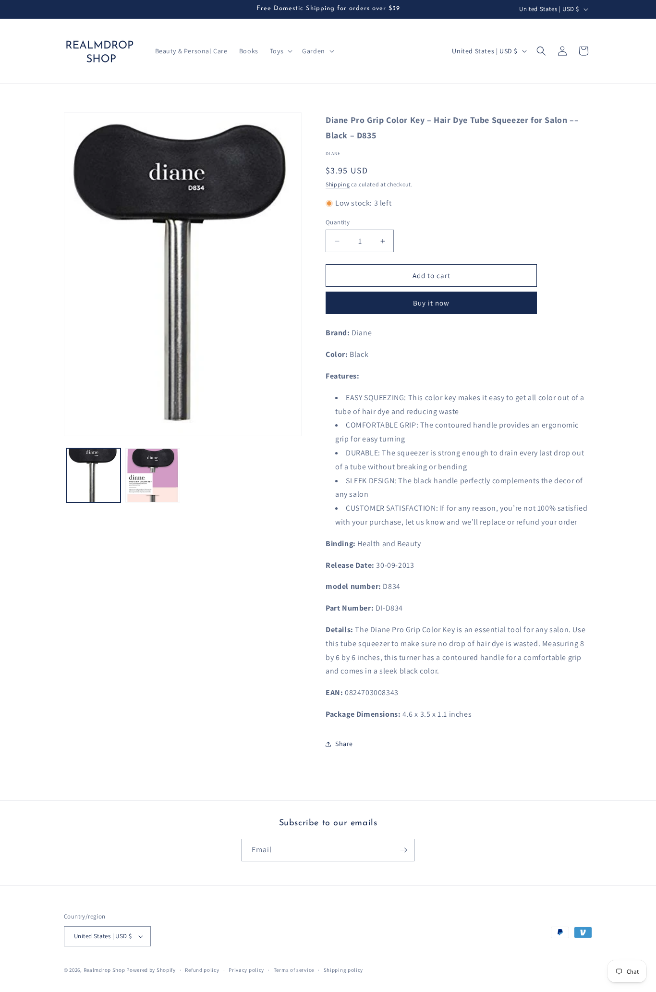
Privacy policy (246, 970)
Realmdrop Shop (104, 970)
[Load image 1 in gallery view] (93, 475)
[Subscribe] (403, 850)
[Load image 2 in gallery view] (152, 475)
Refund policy (202, 970)
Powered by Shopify (151, 970)
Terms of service (294, 970)
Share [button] (344, 743)
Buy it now (431, 302)
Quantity (338, 222)
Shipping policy (344, 970)
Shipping (338, 184)
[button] (280, 51)
